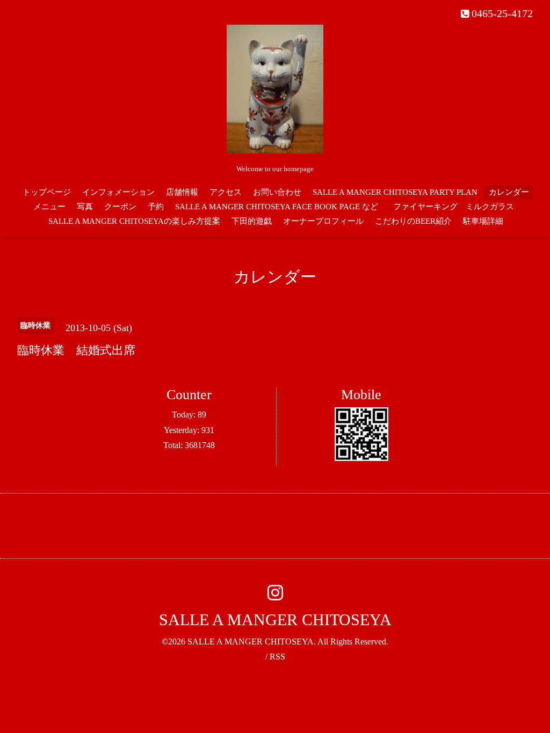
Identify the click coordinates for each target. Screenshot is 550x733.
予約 (156, 206)
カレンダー (509, 192)
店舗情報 (182, 192)
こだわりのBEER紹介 (413, 221)
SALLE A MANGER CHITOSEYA (275, 619)
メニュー (49, 206)
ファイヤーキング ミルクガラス (457, 206)
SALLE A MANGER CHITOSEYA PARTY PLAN (395, 192)
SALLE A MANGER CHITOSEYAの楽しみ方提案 (134, 221)
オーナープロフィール (323, 221)
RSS (277, 656)
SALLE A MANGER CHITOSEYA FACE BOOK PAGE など (276, 206)
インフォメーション (118, 192)
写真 (85, 206)
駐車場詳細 (483, 221)
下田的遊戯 (251, 221)
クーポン (120, 206)
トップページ (47, 192)
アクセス (225, 192)
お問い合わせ (277, 192)
